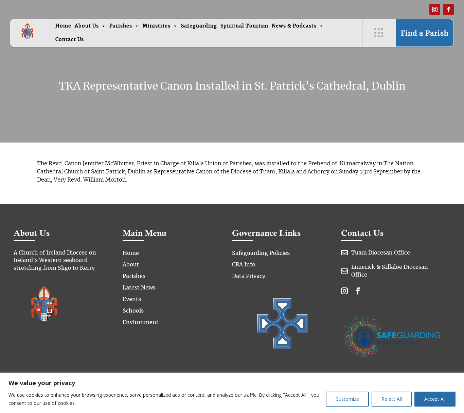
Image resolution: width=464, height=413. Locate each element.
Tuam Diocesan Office (380, 253)
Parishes (120, 26)
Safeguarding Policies (261, 253)
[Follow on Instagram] (434, 9)
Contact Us (69, 39)
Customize (347, 399)
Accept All (435, 399)
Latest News (139, 287)
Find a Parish (425, 33)
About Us (87, 26)
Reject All (391, 399)
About (131, 264)
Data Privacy (248, 276)
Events (132, 299)
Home (63, 26)
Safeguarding (199, 26)
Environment (141, 322)
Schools (133, 311)
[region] (232, 393)
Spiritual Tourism (244, 26)
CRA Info (243, 264)
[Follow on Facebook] (448, 9)
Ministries (157, 26)
